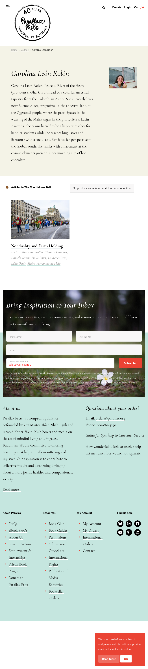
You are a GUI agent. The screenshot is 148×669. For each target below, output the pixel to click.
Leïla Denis (18, 263)
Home (14, 49)
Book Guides (58, 530)
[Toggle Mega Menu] (7, 7)
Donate (116, 7)
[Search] (104, 8)
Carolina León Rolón (29, 252)
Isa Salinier (39, 258)
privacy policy (72, 382)
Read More (109, 659)
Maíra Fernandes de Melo (43, 263)
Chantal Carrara (56, 252)
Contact (89, 551)
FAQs (13, 524)
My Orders (91, 530)
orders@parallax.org (110, 418)
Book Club (56, 524)
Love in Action (20, 544)
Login (127, 7)
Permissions (57, 537)
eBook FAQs (18, 530)
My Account (92, 524)
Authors (25, 49)
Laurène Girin (57, 258)
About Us (16, 537)
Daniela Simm (20, 258)
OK (126, 659)
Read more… (12, 489)
